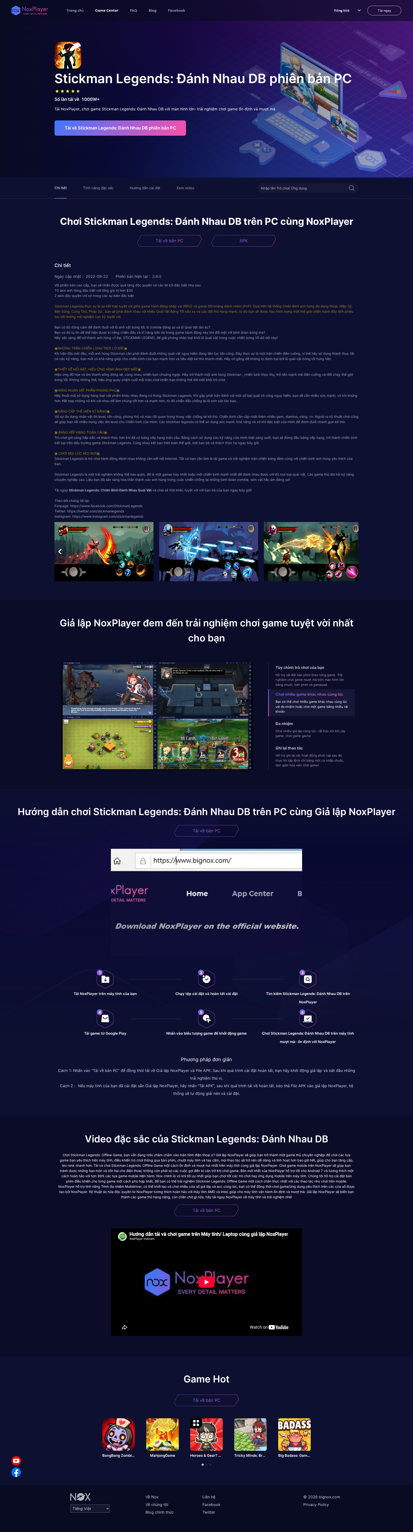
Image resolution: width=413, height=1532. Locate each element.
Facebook (176, 10)
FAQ (133, 10)
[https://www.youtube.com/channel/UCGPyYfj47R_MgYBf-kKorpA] (16, 1461)
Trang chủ (75, 10)
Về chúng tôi (157, 1504)
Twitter (208, 1512)
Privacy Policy (316, 1504)
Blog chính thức (160, 1512)
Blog (153, 10)
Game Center (107, 10)
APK (243, 240)
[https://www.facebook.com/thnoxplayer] (16, 1472)
